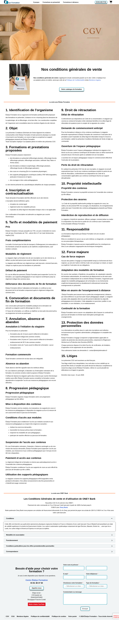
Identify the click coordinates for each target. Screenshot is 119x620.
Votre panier (72, 616)
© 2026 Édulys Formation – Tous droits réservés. (96, 616)
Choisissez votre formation (73, 583)
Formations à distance (70, 2)
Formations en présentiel (51, 2)
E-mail (66, 574)
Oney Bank (64, 507)
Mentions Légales (95, 80)
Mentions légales (23, 616)
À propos (36, 2)
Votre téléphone (92, 574)
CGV (7, 616)
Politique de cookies (59, 616)
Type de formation (93, 583)
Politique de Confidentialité (75, 80)
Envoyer (85, 609)
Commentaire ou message (72, 592)
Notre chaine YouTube (37, 604)
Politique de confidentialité (40, 616)
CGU (13, 616)
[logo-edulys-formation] (12, 2)
